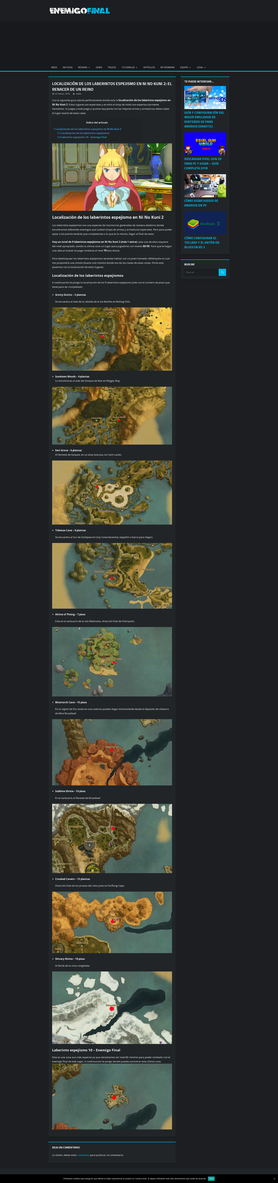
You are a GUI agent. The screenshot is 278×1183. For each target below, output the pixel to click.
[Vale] (274, 1178)
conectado (83, 1155)
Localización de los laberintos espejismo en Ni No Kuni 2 (87, 129)
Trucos (112, 67)
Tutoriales (128, 67)
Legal (200, 67)
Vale (211, 1178)
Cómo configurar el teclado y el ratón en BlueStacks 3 (201, 243)
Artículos (149, 67)
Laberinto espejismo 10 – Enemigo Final (82, 137)
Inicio (54, 67)
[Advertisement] (139, 42)
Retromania (167, 67)
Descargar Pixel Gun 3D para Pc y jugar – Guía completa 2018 (203, 163)
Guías (99, 67)
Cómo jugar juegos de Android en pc (201, 203)
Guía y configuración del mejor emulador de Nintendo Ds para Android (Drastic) (204, 119)
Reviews (82, 67)
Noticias (68, 67)
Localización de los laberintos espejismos (83, 133)
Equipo (184, 67)
